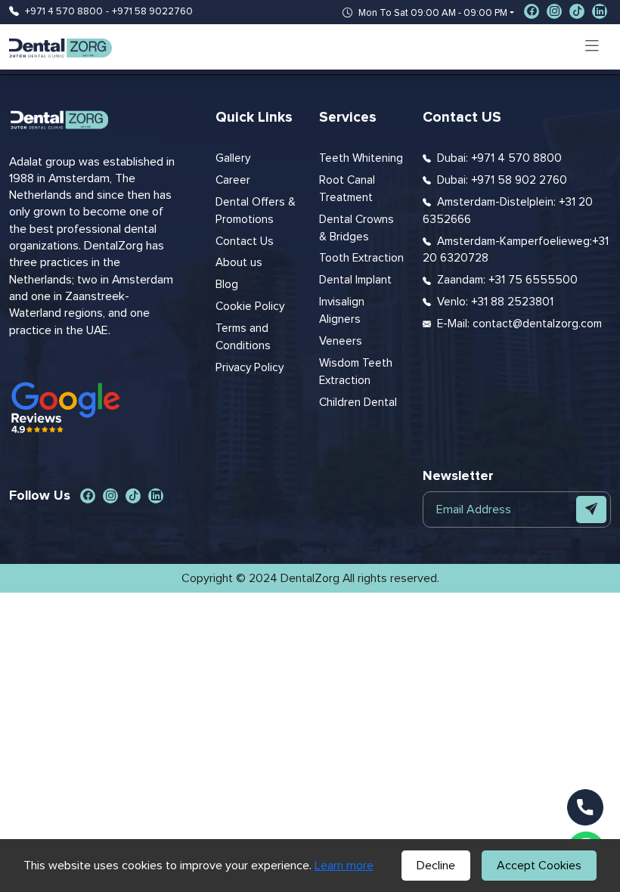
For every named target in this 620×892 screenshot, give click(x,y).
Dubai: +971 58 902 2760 (502, 180)
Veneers (340, 341)
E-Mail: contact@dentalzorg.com (519, 324)
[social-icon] (531, 11)
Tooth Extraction (361, 258)
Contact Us (244, 241)
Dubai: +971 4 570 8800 (499, 158)
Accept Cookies (539, 865)
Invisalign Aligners (341, 310)
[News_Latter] (591, 509)
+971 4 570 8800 (64, 12)
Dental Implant (355, 280)
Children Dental (358, 402)
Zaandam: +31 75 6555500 (507, 280)
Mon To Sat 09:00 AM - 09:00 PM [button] (432, 13)
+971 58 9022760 (152, 12)
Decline (436, 865)
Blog (226, 284)
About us (238, 262)
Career (232, 180)
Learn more (344, 865)
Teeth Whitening (361, 158)
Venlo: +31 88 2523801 (495, 302)
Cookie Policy (249, 306)
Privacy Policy (249, 367)
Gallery (232, 158)
